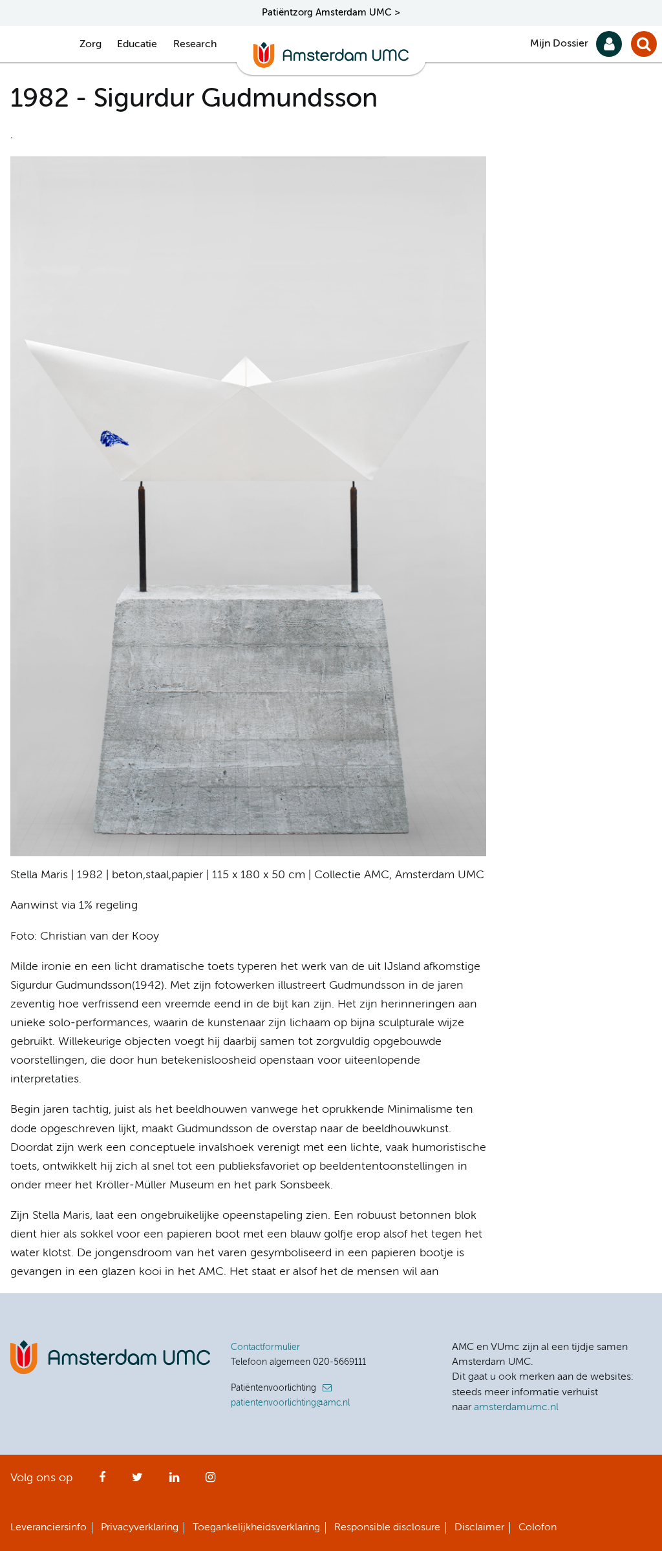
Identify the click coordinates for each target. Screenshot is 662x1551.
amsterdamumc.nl (516, 1407)
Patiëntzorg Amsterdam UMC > (331, 12)
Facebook (102, 1481)
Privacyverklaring (139, 1528)
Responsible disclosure (387, 1528)
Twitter (137, 1481)
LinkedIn (174, 1481)
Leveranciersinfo (48, 1528)
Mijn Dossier (559, 44)
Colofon (537, 1528)
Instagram (210, 1481)
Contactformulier (265, 1347)
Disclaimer (479, 1528)
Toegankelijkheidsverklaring (256, 1528)
